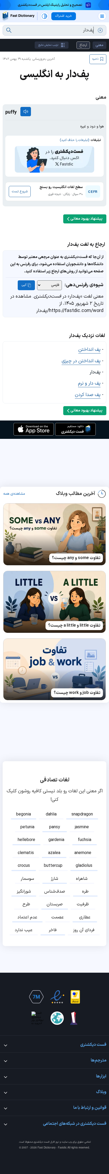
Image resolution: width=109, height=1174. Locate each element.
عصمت (57, 917)
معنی (99, 45)
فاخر (53, 930)
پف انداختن (89, 349)
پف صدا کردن (88, 394)
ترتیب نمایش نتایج (48, 45)
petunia (27, 827)
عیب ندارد (24, 930)
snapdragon (82, 814)
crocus (24, 866)
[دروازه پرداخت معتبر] (75, 997)
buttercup (53, 866)
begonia (23, 814)
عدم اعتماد (27, 917)
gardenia (56, 840)
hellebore (26, 840)
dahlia (51, 814)
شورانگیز (24, 891)
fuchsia (84, 840)
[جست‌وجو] (9, 30)
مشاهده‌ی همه (14, 494)
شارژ (54, 879)
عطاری (84, 917)
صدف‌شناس (54, 891)
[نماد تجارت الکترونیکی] (57, 997)
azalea (54, 853)
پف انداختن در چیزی (81, 361)
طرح (26, 904)
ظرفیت (83, 904)
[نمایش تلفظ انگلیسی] (25, 111)
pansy (54, 827)
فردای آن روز (83, 930)
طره (85, 891)
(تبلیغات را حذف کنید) (74, 140)
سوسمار (27, 879)
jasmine (82, 827)
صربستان (55, 904)
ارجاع (83, 45)
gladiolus (84, 866)
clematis (26, 853)
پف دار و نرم (89, 383)
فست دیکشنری (41, 1142)
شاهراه (82, 879)
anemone (82, 853)
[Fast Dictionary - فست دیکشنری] (18, 16)
